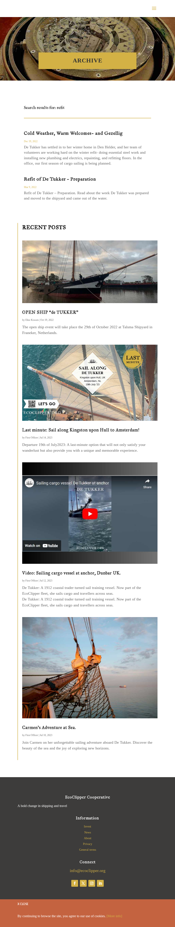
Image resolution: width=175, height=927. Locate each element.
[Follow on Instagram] (91, 883)
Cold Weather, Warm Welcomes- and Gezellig (73, 133)
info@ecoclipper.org (87, 870)
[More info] (114, 916)
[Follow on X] (83, 883)
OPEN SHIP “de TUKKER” (50, 312)
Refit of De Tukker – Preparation (60, 179)
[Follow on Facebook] (74, 883)
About (87, 838)
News (87, 832)
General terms (87, 849)
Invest (87, 826)
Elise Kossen (32, 319)
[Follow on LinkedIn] (100, 883)
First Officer (31, 437)
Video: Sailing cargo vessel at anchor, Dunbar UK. (71, 573)
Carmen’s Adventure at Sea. (49, 727)
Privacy (87, 844)
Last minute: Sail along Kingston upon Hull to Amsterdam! (81, 429)
